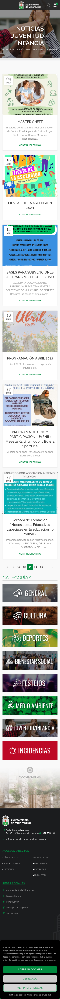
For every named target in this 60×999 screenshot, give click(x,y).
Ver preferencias (30, 987)
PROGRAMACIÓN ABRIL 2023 (30, 358)
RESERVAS (40, 875)
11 (19, 567)
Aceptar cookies (30, 969)
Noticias (17, 49)
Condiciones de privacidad (39, 995)
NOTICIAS (9, 869)
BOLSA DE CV (41, 857)
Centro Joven (12, 902)
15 (41, 567)
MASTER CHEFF (30, 122)
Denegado (29, 978)
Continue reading (30, 145)
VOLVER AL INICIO (30, 776)
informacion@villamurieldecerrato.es (26, 839)
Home (5, 49)
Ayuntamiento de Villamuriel (20, 890)
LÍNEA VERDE (11, 857)
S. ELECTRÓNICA (12, 863)
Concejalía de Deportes (17, 907)
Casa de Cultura (14, 896)
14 (35, 567)
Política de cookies (17, 995)
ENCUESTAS (40, 863)
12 (24, 567)
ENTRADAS (40, 869)
